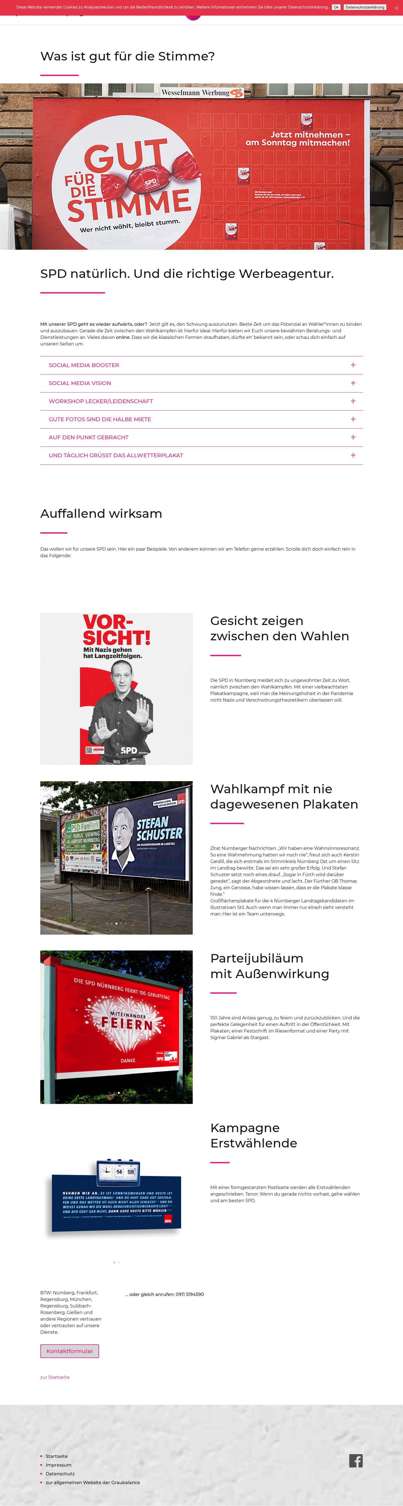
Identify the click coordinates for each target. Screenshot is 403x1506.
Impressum (59, 1465)
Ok (336, 7)
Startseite (57, 1456)
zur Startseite (55, 1377)
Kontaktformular (69, 1351)
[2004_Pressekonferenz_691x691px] (116, 763)
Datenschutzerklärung (365, 7)
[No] (396, 8)
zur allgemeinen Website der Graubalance (93, 1482)
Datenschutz (60, 1473)
